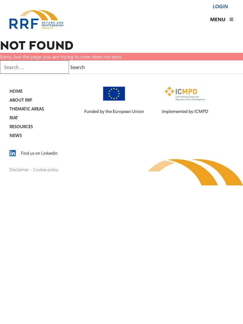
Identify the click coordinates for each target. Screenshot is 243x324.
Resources (21, 126)
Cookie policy (46, 169)
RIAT (13, 118)
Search (77, 67)
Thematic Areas (26, 109)
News (15, 135)
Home (15, 91)
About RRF (20, 100)
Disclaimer (19, 169)
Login (220, 6)
